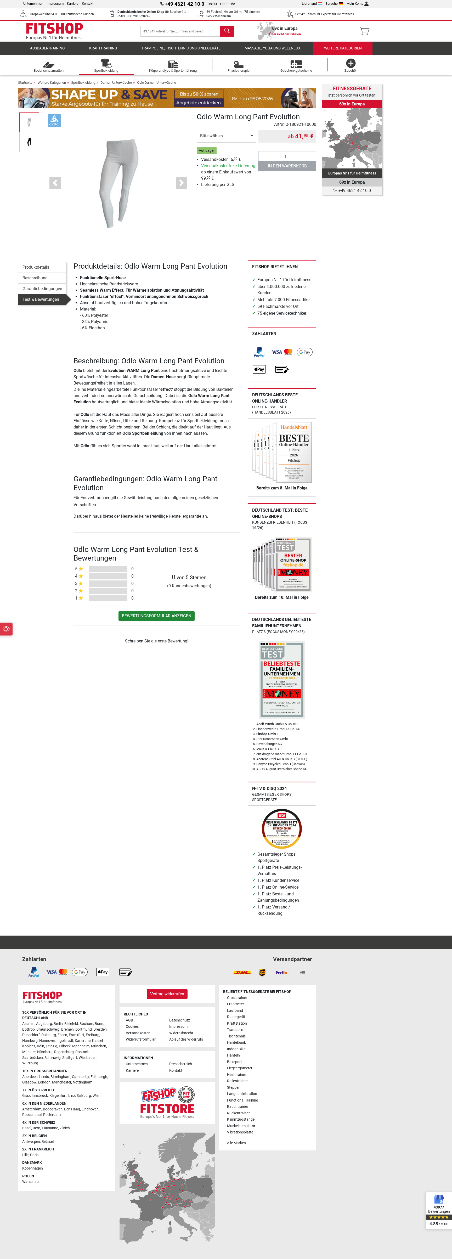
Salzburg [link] (84, 1095)
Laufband (235, 1010)
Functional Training (242, 1100)
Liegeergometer (239, 1068)
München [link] (98, 1046)
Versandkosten (138, 1033)
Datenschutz (179, 1020)
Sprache (331, 3)
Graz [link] (26, 1095)
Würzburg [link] (30, 1063)
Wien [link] (96, 1095)
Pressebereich (180, 1064)
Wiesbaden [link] (88, 1057)
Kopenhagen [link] (32, 1168)
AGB (129, 1020)
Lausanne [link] (50, 1128)
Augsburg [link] (44, 1023)
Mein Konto (355, 3)
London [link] (44, 1082)
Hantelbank (236, 1042)
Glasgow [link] (29, 1082)
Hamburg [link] (30, 1040)
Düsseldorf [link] (31, 1035)
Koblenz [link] (28, 1046)
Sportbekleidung (83, 82)
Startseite (25, 82)
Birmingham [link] (60, 1077)
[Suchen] (227, 31)
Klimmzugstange (241, 1119)
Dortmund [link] (83, 1029)
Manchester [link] (61, 1082)
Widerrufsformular (141, 1039)
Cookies (132, 1026)
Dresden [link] (100, 1029)
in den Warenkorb (287, 165)
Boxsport (234, 1062)
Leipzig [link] (51, 1046)
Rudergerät (236, 1017)
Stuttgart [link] (69, 1057)
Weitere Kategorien (343, 48)
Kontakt (87, 3)
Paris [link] (34, 1155)
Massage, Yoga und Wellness (272, 48)
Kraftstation (237, 1023)
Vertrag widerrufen (167, 993)
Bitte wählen (211, 135)
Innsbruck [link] (40, 1095)
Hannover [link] (47, 1040)
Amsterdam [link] (31, 1109)
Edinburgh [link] (99, 1077)
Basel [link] (26, 1128)
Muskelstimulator (241, 1126)
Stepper (233, 1087)
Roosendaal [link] (32, 1115)
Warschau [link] (30, 1181)
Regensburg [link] (64, 1052)
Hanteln (233, 1055)
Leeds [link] (44, 1077)
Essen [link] (62, 1035)
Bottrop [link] (28, 1029)
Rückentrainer (238, 1113)
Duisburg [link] (48, 1035)
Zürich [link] (65, 1128)
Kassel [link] (97, 1040)
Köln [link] (40, 1046)
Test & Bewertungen (40, 299)
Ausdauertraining (47, 48)
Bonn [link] (99, 1023)
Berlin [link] (58, 1023)
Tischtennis (236, 1036)
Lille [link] (25, 1155)
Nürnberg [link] (45, 1052)
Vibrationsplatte (240, 1132)
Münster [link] (29, 1052)
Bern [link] (36, 1128)
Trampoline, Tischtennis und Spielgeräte (181, 48)
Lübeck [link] (65, 1046)
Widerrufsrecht (181, 1033)
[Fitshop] (54, 30)
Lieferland (309, 3)
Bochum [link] (86, 1023)
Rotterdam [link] (52, 1115)
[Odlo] (54, 119)
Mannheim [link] (80, 1046)
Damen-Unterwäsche (116, 82)
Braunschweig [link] (48, 1029)
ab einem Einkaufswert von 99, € (228, 172)
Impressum (55, 3)
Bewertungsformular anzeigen (156, 615)
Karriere (72, 3)
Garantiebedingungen (42, 288)
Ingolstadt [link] (64, 1040)
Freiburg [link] (92, 1035)
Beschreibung (35, 277)
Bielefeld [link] (71, 1023)
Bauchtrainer (237, 1106)
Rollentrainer (237, 1081)
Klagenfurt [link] (58, 1095)
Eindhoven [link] (90, 1109)
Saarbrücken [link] (32, 1057)
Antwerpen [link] (31, 1141)
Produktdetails (35, 267)
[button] (29, 122)
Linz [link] (71, 1095)
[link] (259, 352)
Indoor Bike (236, 1049)
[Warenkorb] (366, 31)
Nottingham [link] (82, 1082)
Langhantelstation (242, 1094)
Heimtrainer (236, 1074)
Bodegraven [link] (53, 1109)
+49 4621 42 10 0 (354, 190)
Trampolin (235, 1029)
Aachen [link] (28, 1023)
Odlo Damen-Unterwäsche (156, 82)
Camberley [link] (80, 1077)
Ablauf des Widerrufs (186, 1039)
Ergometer (235, 1004)
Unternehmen (33, 3)
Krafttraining (103, 48)
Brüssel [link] (48, 1141)
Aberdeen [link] (30, 1077)
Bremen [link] (67, 1029)
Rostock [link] (82, 1052)
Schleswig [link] (52, 1057)
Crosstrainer (237, 998)
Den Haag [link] (72, 1109)
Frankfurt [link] (76, 1035)
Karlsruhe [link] (83, 1040)
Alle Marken (236, 1143)
